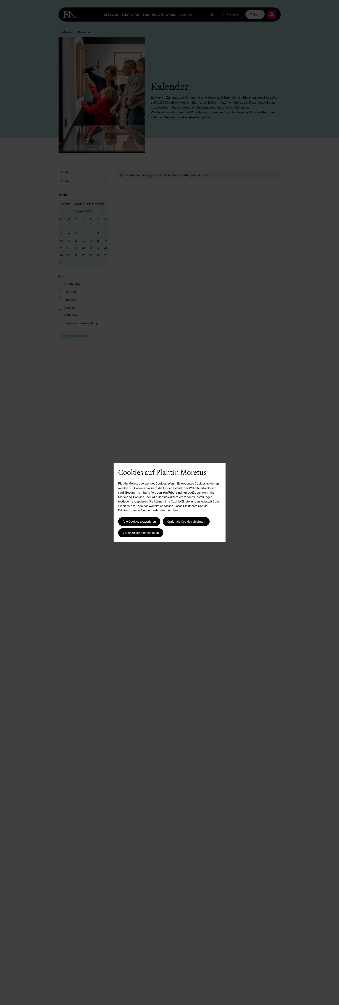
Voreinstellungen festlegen (141, 532)
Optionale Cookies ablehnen (186, 521)
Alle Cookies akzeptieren (139, 521)
